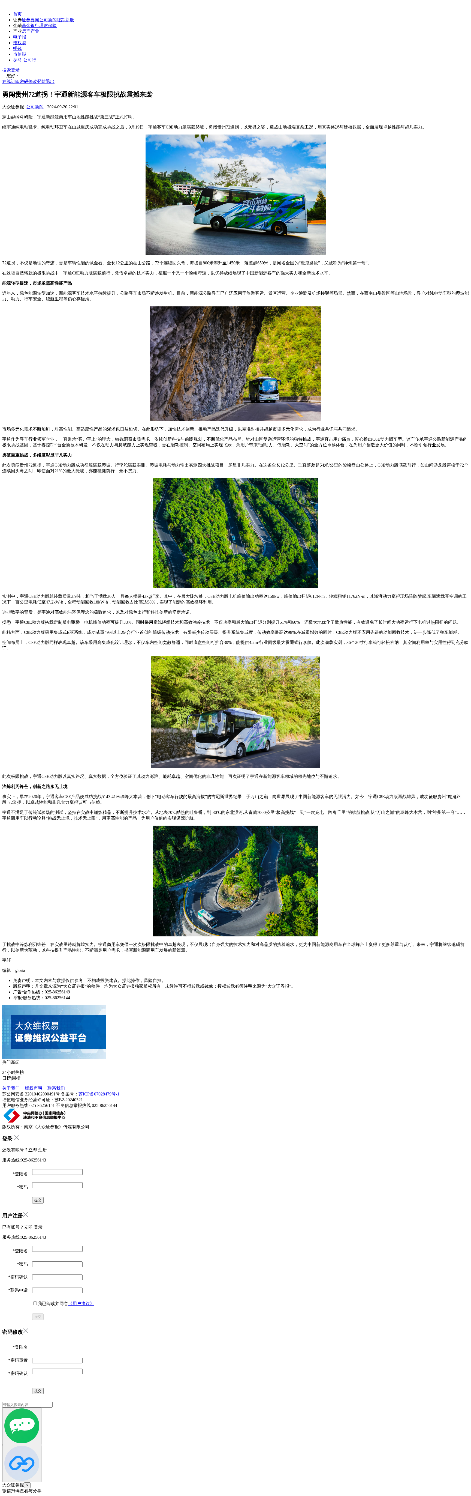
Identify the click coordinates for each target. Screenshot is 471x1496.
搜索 (6, 70)
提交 (37, 1317)
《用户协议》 (81, 1303)
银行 (35, 25)
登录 (15, 70)
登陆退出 (46, 81)
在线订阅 (11, 81)
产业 (35, 31)
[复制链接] (21, 1463)
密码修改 (28, 81)
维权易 (19, 42)
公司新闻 (48, 19)
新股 (69, 19)
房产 (26, 31)
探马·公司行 (24, 60)
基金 (26, 25)
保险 (52, 25)
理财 (43, 25)
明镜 (17, 48)
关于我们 (11, 1088)
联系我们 (56, 1088)
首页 (17, 14)
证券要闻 (30, 19)
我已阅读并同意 (66, 1303)
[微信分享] (21, 1426)
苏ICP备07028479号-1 (98, 1094)
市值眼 (19, 54)
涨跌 (61, 19)
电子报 (19, 37)
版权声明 (33, 1088)
